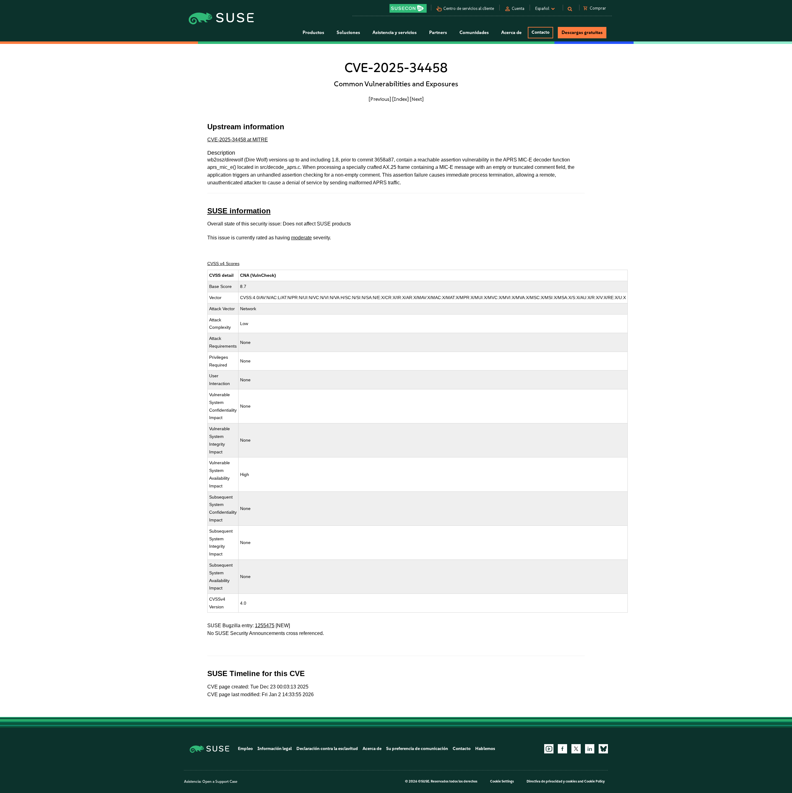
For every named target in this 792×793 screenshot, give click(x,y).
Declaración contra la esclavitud (327, 748)
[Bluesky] (603, 748)
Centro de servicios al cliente (468, 8)
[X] (576, 748)
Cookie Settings (502, 781)
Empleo (245, 748)
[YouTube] (548, 748)
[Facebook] (562, 748)
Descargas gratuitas (582, 32)
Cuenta (518, 8)
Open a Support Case (219, 781)
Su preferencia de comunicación (417, 748)
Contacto (540, 32)
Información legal (274, 748)
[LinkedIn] (589, 748)
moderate (301, 237)
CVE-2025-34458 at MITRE (237, 139)
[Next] (417, 99)
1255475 (264, 625)
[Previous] (380, 99)
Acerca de (372, 748)
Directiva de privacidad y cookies (552, 781)
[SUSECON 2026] (408, 8)
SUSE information (239, 211)
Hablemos (485, 748)
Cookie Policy (594, 781)
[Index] (400, 99)
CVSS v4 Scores (223, 263)
